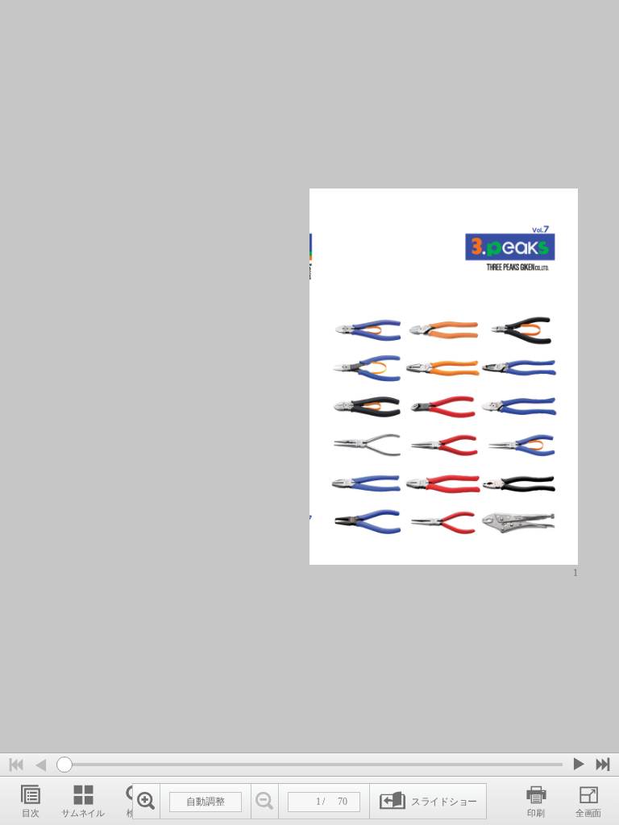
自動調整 (205, 801)
